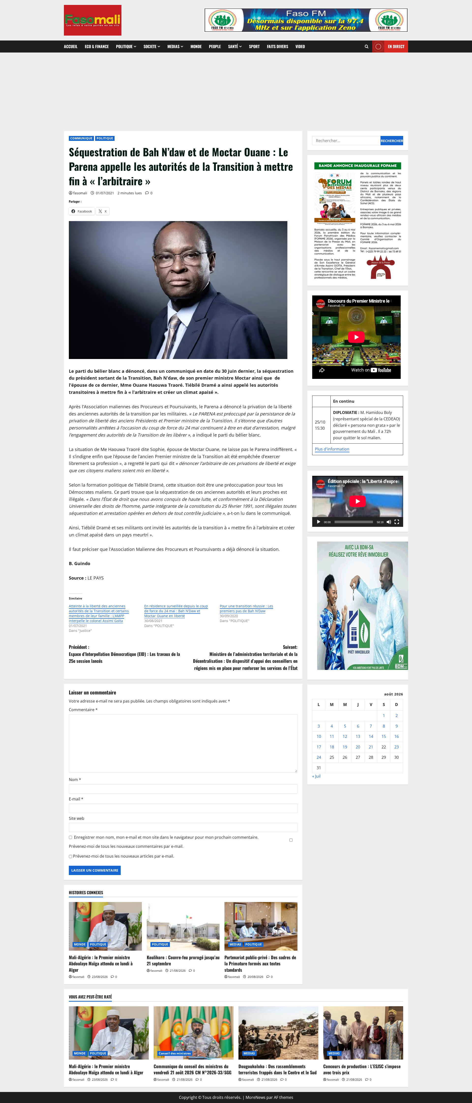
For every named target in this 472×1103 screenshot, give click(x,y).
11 (332, 736)
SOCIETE (150, 46)
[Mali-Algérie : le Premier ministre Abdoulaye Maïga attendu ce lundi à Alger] (105, 926)
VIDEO (300, 46)
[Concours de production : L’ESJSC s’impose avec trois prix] (363, 1033)
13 (358, 736)
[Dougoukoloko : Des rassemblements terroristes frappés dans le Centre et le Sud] (278, 1033)
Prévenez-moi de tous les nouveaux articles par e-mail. (123, 856)
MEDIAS (173, 46)
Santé (233, 46)
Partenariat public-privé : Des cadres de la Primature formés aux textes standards (260, 963)
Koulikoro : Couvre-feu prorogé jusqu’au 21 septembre (183, 960)
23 (396, 746)
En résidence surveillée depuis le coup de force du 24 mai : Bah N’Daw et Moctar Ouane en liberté (176, 611)
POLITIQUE (124, 46)
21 (371, 746)
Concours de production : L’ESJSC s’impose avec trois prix (361, 1069)
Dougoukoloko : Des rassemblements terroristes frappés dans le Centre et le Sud (277, 1069)
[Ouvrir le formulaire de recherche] (367, 46)
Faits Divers (277, 46)
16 (396, 736)
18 (332, 746)
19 (345, 746)
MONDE (196, 46)
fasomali (80, 193)
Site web (76, 818)
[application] (357, 501)
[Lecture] (318, 521)
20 (358, 746)
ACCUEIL (70, 46)
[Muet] (388, 521)
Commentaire (83, 709)
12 (345, 736)
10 (319, 736)
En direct (396, 46)
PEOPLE (215, 46)
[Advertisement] (236, 89)
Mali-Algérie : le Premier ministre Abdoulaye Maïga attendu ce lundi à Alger (101, 963)
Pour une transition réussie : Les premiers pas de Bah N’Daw (246, 608)
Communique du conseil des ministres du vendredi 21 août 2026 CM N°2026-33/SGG (192, 1069)
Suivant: (245, 657)
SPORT (254, 46)
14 (371, 736)
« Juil (316, 776)
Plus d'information (332, 449)
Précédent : (124, 654)
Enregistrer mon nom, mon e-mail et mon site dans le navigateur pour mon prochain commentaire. (166, 837)
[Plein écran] (396, 521)
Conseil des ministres (175, 1053)
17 (319, 746)
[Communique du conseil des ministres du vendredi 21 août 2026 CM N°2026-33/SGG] (194, 1033)
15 (384, 736)
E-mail (76, 799)
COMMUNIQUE (81, 138)
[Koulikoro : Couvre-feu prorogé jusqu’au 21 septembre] (183, 926)
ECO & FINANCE (97, 46)
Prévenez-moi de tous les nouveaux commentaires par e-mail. (126, 846)
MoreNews (256, 1097)
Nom (75, 779)
